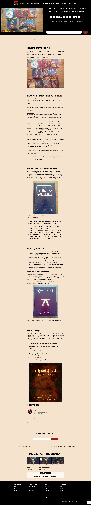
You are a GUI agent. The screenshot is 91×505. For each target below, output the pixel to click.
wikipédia (58, 96)
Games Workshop (30, 113)
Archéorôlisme (54, 21)
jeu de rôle (72, 21)
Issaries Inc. (36, 125)
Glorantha (60, 107)
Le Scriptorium (53, 344)
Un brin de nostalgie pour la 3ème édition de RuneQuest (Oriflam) (32, 466)
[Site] (34, 418)
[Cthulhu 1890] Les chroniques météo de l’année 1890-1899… (63, 446)
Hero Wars (44, 125)
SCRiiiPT (22, 3)
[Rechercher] (85, 32)
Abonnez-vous (55, 438)
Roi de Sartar (43, 215)
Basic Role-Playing (38, 338)
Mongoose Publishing (31, 128)
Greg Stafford (66, 21)
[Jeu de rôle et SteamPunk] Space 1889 (23, 446)
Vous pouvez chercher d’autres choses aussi (55, 29)
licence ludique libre (49, 134)
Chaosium (39, 102)
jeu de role (68, 24)
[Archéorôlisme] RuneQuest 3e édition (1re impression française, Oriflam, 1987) (45, 466)
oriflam (76, 21)
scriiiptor (36, 410)
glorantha (60, 21)
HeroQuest (54, 125)
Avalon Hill (37, 106)
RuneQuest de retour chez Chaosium (57, 465)
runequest (81, 21)
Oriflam (45, 123)
